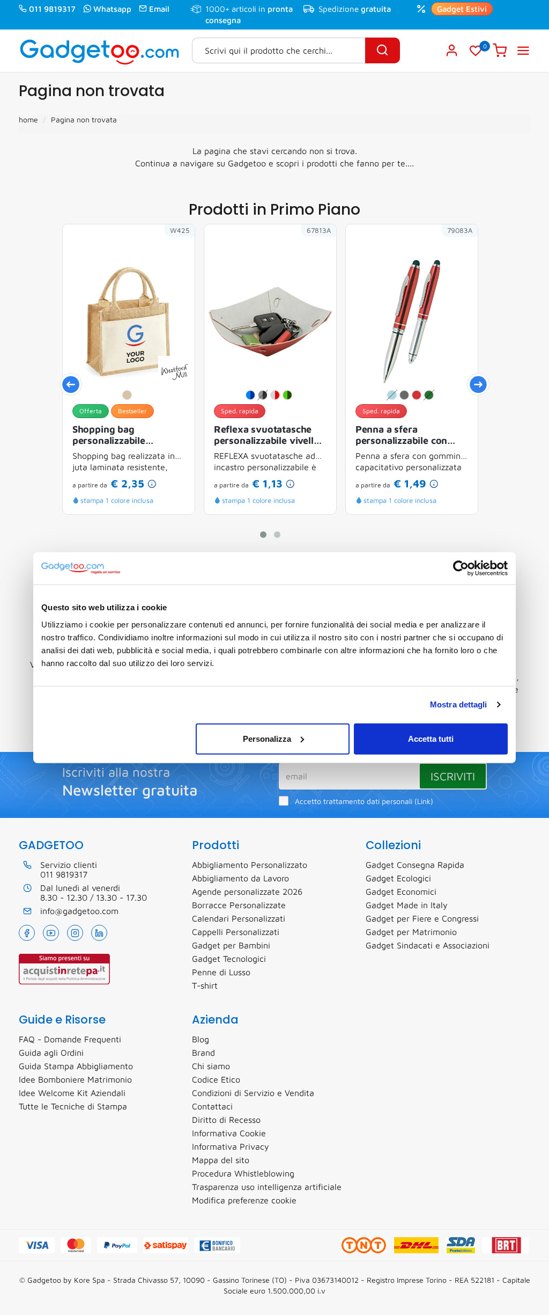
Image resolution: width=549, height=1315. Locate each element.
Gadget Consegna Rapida (415, 865)
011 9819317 (52, 8)
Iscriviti (453, 776)
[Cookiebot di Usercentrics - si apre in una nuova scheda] (461, 568)
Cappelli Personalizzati (235, 932)
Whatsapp (112, 8)
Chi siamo (211, 1066)
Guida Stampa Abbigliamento (76, 1066)
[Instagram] (75, 933)
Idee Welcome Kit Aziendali (72, 1093)
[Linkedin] (99, 933)
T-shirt (205, 985)
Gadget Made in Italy (407, 905)
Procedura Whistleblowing (243, 1173)
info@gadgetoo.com (79, 911)
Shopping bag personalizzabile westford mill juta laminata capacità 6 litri (125, 435)
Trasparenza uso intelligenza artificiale (267, 1187)
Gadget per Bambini (231, 945)
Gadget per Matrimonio (411, 932)
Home (28, 119)
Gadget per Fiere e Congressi (422, 918)
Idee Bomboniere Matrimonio (75, 1079)
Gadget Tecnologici (229, 958)
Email (159, 8)
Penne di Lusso (221, 972)
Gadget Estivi (462, 8)
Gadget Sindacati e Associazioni (427, 945)
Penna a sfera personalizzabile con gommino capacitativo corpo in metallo (405, 435)
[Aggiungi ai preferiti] (170, 248)
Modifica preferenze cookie (244, 1200)
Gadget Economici (401, 891)
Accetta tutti (431, 738)
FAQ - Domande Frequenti (70, 1039)
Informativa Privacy (230, 1146)
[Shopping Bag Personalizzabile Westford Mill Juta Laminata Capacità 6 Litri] (174, 371)
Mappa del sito (220, 1160)
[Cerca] (382, 50)
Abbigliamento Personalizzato (249, 865)
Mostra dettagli (458, 704)
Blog (200, 1039)
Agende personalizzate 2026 (247, 891)
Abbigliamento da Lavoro (240, 878)
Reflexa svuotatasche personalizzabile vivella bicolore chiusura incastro (266, 435)
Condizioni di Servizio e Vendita (253, 1093)
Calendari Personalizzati (238, 918)
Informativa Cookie (229, 1133)
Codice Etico (216, 1079)
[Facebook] (27, 933)
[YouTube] (51, 933)
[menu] (523, 50)
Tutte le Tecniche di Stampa (73, 1106)
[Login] (452, 50)
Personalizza (267, 738)
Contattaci (212, 1106)
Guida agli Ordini (51, 1052)
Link (424, 801)
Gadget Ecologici (398, 878)
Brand (203, 1052)
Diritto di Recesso (226, 1119)
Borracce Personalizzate (239, 905)
